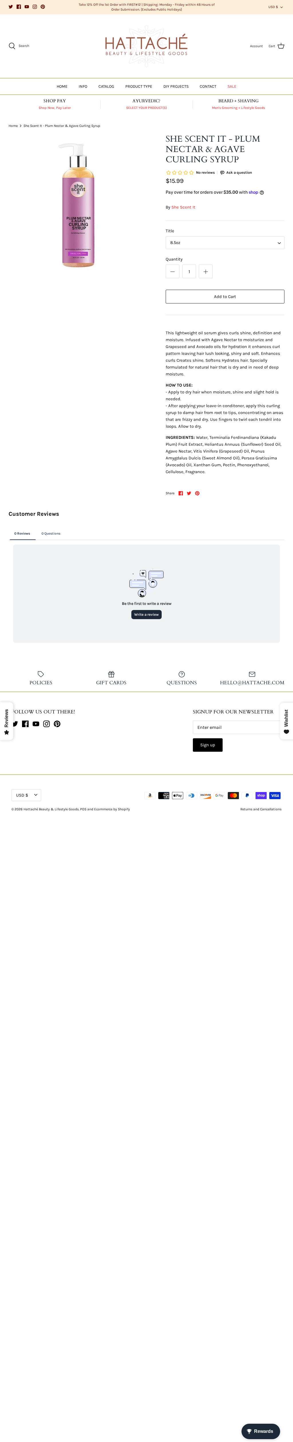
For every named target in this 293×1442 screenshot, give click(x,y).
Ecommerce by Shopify (112, 809)
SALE (231, 86)
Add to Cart (225, 296)
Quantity (174, 259)
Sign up (207, 744)
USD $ (273, 7)
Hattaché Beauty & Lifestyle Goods (51, 809)
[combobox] (225, 242)
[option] (77, 205)
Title (170, 230)
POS (83, 809)
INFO (83, 86)
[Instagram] (35, 7)
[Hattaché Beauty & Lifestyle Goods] (146, 46)
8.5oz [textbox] (175, 242)
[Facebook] (19, 7)
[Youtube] (27, 7)
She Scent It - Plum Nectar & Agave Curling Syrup (61, 126)
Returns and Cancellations (261, 809)
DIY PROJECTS (176, 86)
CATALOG (106, 86)
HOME (62, 86)
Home (13, 126)
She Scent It (183, 207)
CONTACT (208, 86)
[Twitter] (11, 7)
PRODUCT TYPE (138, 86)
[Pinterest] (43, 7)
